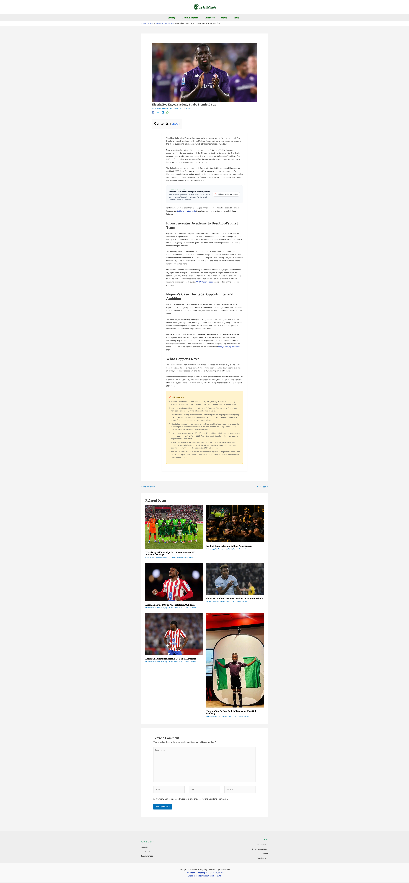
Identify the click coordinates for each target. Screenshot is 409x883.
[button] (176, 17)
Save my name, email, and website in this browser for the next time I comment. (192, 799)
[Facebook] (153, 112)
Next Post (262, 487)
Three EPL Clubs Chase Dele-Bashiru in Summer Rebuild (234, 598)
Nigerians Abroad (212, 716)
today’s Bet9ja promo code (229, 347)
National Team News (169, 108)
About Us (144, 847)
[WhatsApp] (167, 112)
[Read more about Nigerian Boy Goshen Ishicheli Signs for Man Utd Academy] (235, 660)
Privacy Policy (262, 845)
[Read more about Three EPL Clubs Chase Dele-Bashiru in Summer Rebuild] (235, 579)
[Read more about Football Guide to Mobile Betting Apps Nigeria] (235, 524)
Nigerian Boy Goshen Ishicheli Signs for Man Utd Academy (231, 712)
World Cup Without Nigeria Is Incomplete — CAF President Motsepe (170, 553)
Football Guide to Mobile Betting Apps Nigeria (229, 546)
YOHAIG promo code (204, 282)
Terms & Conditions (260, 849)
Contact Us (145, 851)
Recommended (147, 856)
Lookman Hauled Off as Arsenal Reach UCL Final (170, 604)
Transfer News (211, 601)
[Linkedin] (163, 112)
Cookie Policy (262, 858)
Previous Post (148, 487)
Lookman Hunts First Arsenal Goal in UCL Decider (170, 658)
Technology (210, 549)
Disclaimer (264, 854)
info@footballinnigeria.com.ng (207, 876)
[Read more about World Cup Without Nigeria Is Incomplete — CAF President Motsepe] (174, 527)
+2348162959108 (216, 873)
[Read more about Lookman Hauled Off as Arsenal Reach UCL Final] (174, 582)
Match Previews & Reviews (154, 608)
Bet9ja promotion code (186, 211)
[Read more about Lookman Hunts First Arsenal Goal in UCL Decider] (174, 634)
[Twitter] (158, 112)
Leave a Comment (186, 557)
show (175, 123)
